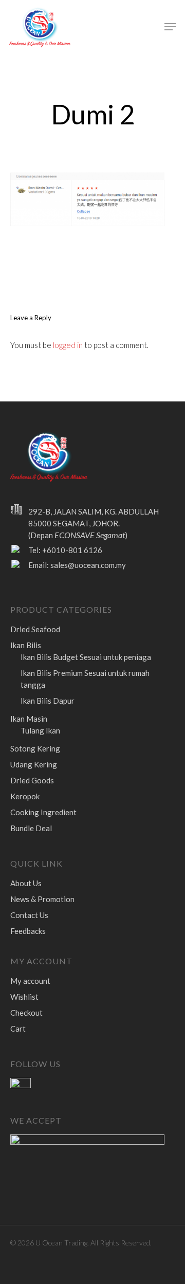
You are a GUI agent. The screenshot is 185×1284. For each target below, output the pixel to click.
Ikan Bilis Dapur (48, 700)
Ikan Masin (28, 718)
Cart (18, 1028)
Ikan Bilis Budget (86, 657)
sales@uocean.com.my (88, 565)
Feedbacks (28, 931)
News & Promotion (42, 899)
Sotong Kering (35, 748)
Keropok (25, 796)
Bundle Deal (31, 828)
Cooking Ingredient (43, 812)
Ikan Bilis (25, 645)
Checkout (26, 1012)
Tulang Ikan (40, 730)
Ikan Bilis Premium (85, 678)
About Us (26, 883)
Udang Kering (33, 764)
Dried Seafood (35, 629)
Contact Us (29, 915)
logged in (68, 345)
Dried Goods (32, 780)
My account (30, 980)
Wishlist (24, 996)
